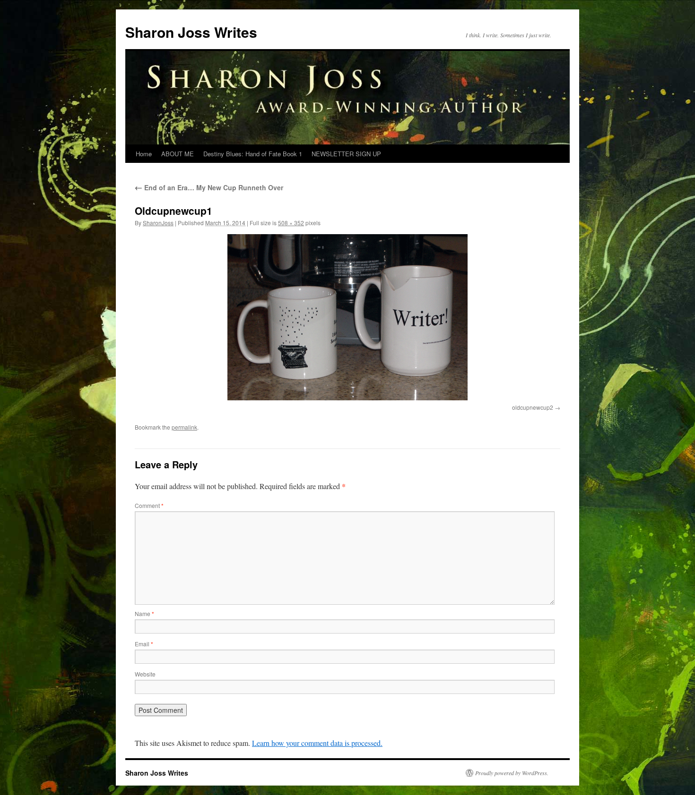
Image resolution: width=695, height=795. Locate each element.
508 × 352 (291, 223)
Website (145, 674)
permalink (184, 427)
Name (144, 613)
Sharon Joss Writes (191, 32)
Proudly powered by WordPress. (511, 773)
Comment (149, 505)
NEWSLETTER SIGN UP (346, 153)
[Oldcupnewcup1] (347, 317)
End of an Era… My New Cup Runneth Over (209, 187)
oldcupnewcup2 (532, 407)
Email (144, 644)
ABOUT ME (177, 153)
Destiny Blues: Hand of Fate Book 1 (252, 153)
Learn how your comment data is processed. (317, 743)
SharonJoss (158, 223)
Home (144, 153)
